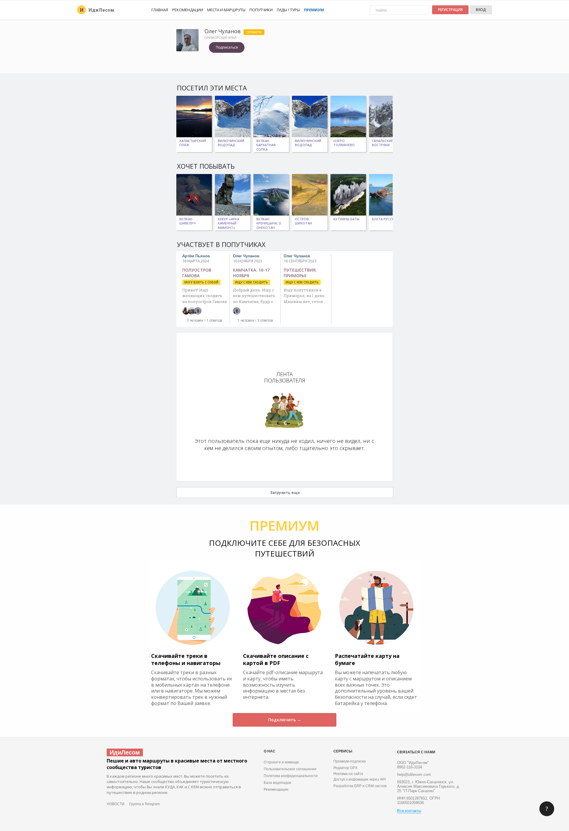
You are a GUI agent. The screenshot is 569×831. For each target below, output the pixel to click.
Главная (159, 9)
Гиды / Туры (288, 9)
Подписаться (227, 47)
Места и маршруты (226, 9)
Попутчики (261, 9)
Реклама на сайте (348, 774)
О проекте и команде (281, 762)
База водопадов (277, 783)
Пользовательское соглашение (290, 769)
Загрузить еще (285, 492)
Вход (481, 9)
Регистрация (450, 9)
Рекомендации (187, 9)
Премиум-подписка (349, 761)
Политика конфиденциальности (291, 776)
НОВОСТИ (115, 804)
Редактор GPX (345, 768)
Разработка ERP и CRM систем (359, 786)
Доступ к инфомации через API (359, 779)
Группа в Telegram (144, 804)
